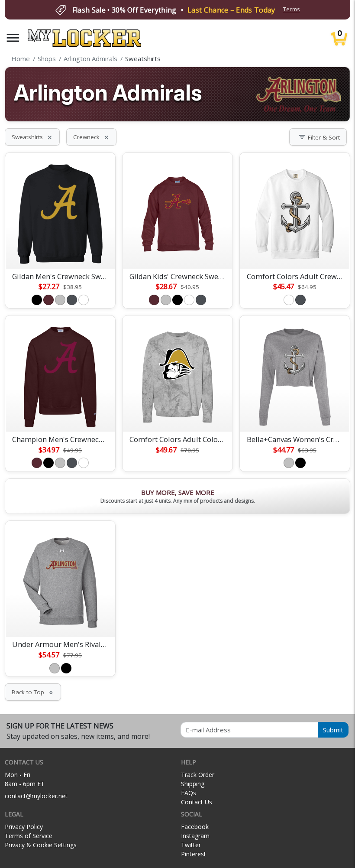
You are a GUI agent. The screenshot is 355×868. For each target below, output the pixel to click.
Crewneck (91, 137)
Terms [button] (291, 9)
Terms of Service (28, 836)
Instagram (195, 836)
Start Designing (60, 251)
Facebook (195, 826)
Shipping (192, 784)
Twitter (191, 845)
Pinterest (193, 854)
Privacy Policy (24, 826)
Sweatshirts (32, 137)
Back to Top (33, 692)
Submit (333, 729)
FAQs (188, 793)
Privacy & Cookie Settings (41, 845)
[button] (13, 38)
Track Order (197, 774)
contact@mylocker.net (36, 796)
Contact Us (196, 802)
